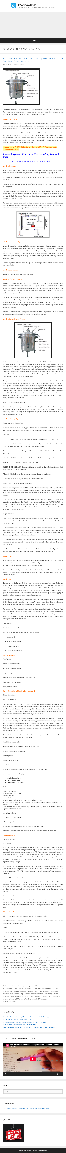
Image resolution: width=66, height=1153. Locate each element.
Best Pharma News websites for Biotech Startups (19, 1025)
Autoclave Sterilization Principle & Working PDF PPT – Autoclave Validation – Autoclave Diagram (33, 59)
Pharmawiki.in (27, 5)
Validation (38, 986)
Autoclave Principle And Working (31, 991)
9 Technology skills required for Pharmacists (18, 1019)
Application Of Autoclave (13, 988)
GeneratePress (42, 1150)
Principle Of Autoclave (10, 996)
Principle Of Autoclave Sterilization (30, 996)
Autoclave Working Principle (33, 994)
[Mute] (57, 1074)
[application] (33, 1059)
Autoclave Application (29, 988)
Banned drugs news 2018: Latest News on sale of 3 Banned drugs (31, 155)
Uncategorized (29, 986)
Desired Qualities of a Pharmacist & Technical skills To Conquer (25, 1022)
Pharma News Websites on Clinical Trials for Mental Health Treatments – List (29, 1027)
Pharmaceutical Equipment (14, 986)
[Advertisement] (33, 25)
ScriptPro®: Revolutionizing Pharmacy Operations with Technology (26, 1017)
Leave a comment (10, 1001)
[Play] (6, 1074)
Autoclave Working (16, 994)
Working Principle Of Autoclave (36, 999)
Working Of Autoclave (17, 999)
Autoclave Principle (44, 988)
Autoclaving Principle (51, 994)
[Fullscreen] (60, 1074)
